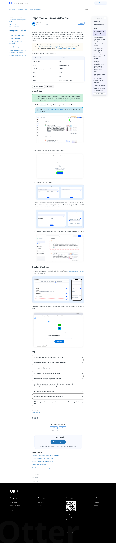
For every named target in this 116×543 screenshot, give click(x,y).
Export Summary (14, 47)
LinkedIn (96, 502)
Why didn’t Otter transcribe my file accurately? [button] (57, 396)
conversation (36, 412)
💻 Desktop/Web (38, 86)
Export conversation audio (17, 35)
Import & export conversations (33, 9)
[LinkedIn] (37, 418)
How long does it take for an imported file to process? (99, 39)
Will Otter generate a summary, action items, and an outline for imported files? (99, 87)
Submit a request (101, 3)
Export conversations (15, 38)
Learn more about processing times (50, 207)
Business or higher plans (55, 109)
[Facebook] (32, 418)
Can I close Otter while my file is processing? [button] (57, 373)
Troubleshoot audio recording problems (44, 468)
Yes (54, 427)
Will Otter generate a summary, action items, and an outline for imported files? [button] (57, 402)
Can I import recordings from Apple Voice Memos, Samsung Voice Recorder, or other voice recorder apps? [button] (57, 385)
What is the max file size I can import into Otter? (99, 33)
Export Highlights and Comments (15, 43)
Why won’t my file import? (99, 44)
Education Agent (14, 508)
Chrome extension (71, 520)
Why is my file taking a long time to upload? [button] (57, 379)
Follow (81, 23)
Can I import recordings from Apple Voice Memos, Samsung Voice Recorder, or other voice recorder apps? (99, 66)
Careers (40, 505)
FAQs (95, 28)
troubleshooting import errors (67, 48)
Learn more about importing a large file (60, 100)
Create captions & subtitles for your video (18, 31)
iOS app (68, 514)
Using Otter (20, 9)
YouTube (95, 505)
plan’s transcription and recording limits (48, 47)
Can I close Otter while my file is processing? (98, 50)
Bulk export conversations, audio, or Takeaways (17, 26)
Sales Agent (13, 502)
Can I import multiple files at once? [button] (57, 391)
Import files (97, 21)
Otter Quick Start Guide (39, 464)
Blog (39, 511)
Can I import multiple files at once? (99, 75)
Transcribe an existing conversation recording (46, 455)
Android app (69, 517)
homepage (43, 105)
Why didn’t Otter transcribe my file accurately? (98, 80)
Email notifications (99, 24)
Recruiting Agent (15, 505)
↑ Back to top (99, 93)
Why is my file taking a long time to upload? (99, 56)
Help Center (12, 9)
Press (39, 508)
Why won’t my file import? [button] (57, 368)
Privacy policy (70, 533)
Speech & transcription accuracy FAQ (43, 461)
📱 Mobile (49, 86)
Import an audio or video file (17, 55)
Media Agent (13, 511)
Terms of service (80, 533)
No (62, 427)
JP (105, 533)
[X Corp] (35, 418)
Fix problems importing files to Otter (18, 20)
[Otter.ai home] (58, 491)
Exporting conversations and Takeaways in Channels (17, 51)
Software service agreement (95, 533)
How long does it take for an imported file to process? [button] (57, 362)
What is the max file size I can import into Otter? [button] (57, 357)
